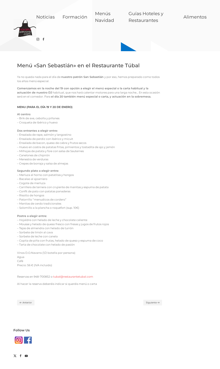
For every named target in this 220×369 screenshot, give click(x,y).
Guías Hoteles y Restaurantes (146, 17)
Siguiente (151, 302)
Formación (74, 17)
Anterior (27, 302)
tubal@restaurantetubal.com (73, 276)
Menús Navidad (104, 17)
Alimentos (195, 17)
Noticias (45, 17)
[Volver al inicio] (24, 28)
